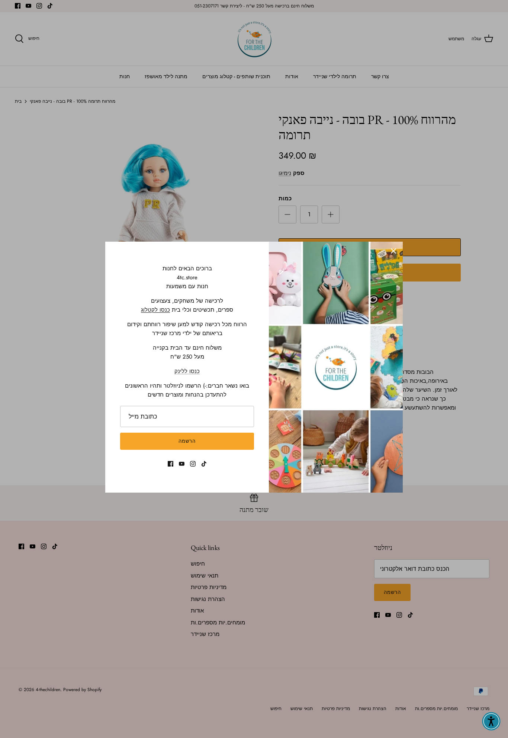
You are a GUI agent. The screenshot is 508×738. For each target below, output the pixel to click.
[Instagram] (193, 464)
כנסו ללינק (187, 371)
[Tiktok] (204, 464)
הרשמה (187, 441)
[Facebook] (170, 464)
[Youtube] (181, 464)
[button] (491, 721)
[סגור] (393, 251)
